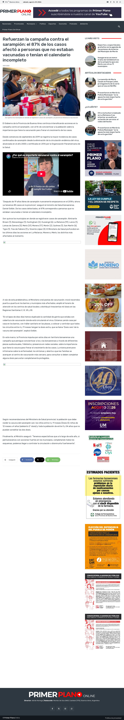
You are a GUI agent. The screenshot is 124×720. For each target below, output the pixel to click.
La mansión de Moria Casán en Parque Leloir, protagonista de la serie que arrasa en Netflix (108, 82)
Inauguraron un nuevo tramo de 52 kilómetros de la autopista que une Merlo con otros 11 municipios (108, 62)
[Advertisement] (103, 669)
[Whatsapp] (120, 2)
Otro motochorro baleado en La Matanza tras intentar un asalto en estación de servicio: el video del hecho (109, 117)
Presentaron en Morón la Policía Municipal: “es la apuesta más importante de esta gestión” (109, 96)
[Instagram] (117, 2)
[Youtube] (107, 2)
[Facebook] (110, 2)
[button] (119, 27)
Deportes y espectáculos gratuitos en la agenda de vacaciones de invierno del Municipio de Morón (109, 48)
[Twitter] (114, 2)
